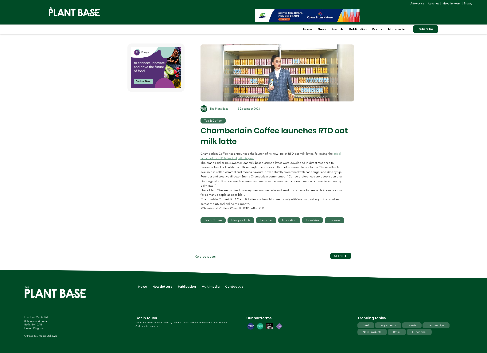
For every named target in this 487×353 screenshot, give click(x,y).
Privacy (468, 3)
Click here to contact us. (147, 326)
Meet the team (451, 3)
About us (434, 3)
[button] (322, 29)
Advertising (418, 3)
